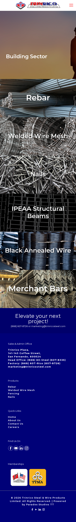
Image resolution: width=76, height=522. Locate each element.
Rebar (12, 386)
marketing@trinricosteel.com (29, 366)
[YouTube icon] (36, 509)
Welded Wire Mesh (21, 390)
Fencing (13, 393)
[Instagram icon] (43, 509)
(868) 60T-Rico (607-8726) (40, 363)
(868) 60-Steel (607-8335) (46, 359)
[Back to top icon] (68, 514)
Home (12, 416)
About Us (14, 420)
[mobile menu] (71, 5)
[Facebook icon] (32, 509)
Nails (11, 396)
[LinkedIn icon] (40, 509)
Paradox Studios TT (40, 504)
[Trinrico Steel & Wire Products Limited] (38, 5)
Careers (13, 427)
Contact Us (15, 423)
